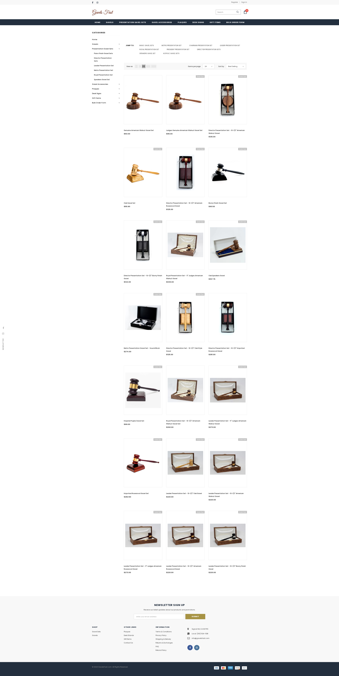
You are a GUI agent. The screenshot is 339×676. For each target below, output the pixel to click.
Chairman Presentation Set (200, 45)
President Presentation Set (178, 49)
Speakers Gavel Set (147, 53)
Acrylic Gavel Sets (171, 53)
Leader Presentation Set (230, 45)
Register (234, 2)
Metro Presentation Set (172, 45)
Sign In (244, 2)
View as (129, 66)
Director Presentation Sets (209, 49)
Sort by (221, 66)
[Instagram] (98, 2)
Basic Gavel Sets (146, 45)
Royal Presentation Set (149, 49)
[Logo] (102, 12)
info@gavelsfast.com (200, 638)
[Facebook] (93, 2)
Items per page (194, 66)
